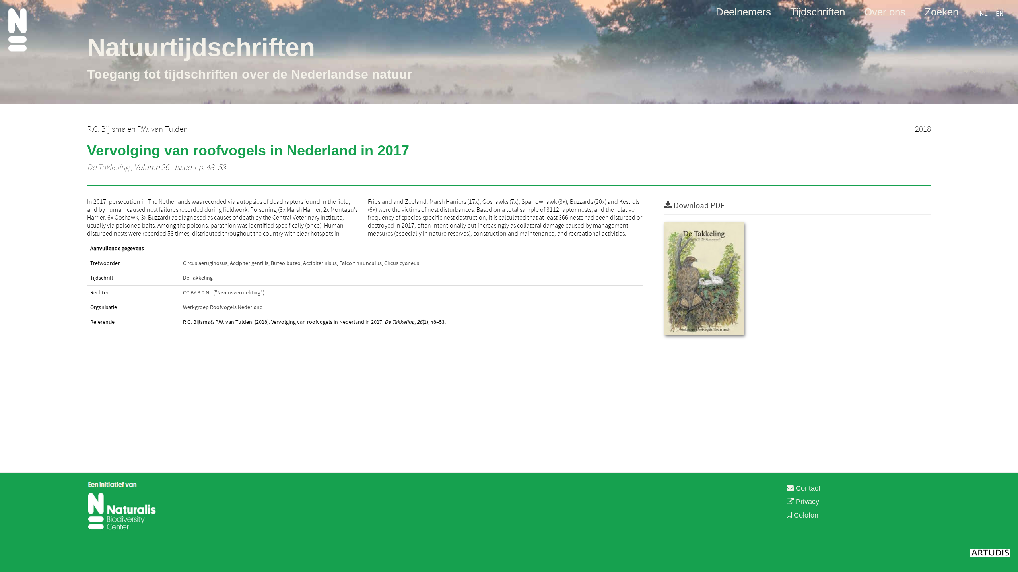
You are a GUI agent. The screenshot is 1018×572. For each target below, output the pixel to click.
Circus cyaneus (401, 263)
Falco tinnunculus (360, 263)
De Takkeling (108, 167)
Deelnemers (743, 11)
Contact (807, 488)
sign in (982, 71)
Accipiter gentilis (249, 263)
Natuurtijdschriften (201, 47)
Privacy (806, 502)
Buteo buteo (286, 263)
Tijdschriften (817, 11)
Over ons (884, 11)
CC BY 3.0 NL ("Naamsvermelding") (223, 293)
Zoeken (941, 11)
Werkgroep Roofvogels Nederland (223, 307)
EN (1000, 14)
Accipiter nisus (320, 263)
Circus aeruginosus (205, 263)
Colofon (805, 515)
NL (983, 14)
